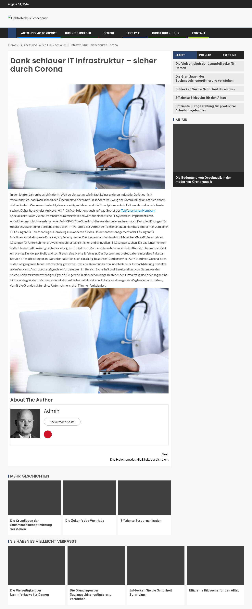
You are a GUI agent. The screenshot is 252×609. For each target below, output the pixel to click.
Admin (51, 411)
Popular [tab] (205, 55)
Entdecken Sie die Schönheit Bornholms (205, 89)
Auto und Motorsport (39, 33)
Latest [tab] (180, 55)
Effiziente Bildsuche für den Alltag (201, 97)
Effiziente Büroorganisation (140, 521)
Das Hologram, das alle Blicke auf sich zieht (139, 456)
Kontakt (198, 33)
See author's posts (62, 422)
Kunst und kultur (165, 33)
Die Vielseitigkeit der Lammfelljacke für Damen (29, 592)
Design (109, 33)
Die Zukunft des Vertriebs (84, 521)
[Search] (240, 33)
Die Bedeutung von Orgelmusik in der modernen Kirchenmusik (203, 179)
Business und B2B (78, 33)
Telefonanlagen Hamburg (138, 210)
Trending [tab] (229, 55)
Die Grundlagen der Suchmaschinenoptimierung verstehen (31, 525)
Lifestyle (133, 33)
